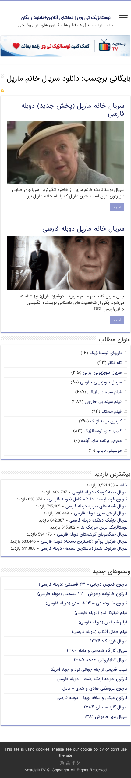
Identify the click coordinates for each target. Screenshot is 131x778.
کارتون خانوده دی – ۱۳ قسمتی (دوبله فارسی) (86, 603)
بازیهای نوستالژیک (106, 353)
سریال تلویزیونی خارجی (101, 382)
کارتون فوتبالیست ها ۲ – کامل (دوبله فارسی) (87, 499)
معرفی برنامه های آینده (101, 441)
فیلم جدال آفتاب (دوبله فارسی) (99, 632)
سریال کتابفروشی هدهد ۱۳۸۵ (100, 660)
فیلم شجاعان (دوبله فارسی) (103, 622)
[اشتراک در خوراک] (2, 91)
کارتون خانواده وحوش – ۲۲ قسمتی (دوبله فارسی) (82, 594)
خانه (123, 485)
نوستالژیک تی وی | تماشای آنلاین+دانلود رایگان (66, 18)
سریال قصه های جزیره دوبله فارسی (96, 506)
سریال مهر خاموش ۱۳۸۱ (105, 717)
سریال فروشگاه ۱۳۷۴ (108, 641)
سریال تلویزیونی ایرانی (102, 372)
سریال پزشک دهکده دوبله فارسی (98, 520)
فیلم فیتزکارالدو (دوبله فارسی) (101, 613)
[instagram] (61, 763)
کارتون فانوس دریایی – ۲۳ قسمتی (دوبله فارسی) (83, 584)
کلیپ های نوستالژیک (103, 431)
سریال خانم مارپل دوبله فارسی (83, 229)
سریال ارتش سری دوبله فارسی (100, 513)
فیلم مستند (111, 411)
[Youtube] (68, 763)
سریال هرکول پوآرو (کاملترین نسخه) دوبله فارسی (84, 541)
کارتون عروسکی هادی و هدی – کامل (94, 688)
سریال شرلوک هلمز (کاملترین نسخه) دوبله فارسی (84, 548)
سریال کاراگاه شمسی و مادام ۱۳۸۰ (97, 650)
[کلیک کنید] (65, 46)
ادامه (117, 207)
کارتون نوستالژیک (106, 421)
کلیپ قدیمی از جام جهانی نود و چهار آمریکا (88, 669)
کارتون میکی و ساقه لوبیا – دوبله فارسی (92, 698)
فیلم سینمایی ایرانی (104, 392)
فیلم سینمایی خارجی (103, 402)
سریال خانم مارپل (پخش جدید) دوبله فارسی (72, 110)
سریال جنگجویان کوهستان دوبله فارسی (92, 534)
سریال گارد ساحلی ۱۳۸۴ (105, 707)
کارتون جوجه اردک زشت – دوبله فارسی (92, 679)
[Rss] (78, 763)
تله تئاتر (115, 363)
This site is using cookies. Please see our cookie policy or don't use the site (66, 752)
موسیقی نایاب (109, 450)
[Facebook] (73, 763)
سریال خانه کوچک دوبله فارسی (99, 492)
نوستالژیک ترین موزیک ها (103, 527)
